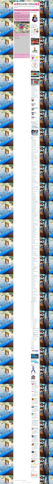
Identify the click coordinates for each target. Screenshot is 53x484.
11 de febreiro (33, 139)
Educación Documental (34, 214)
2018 (32, 313)
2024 (32, 305)
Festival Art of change (34, 219)
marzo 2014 (34, 337)
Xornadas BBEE (33, 300)
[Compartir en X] (27, 34)
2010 (32, 345)
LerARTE (33, 93)
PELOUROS (33, 99)
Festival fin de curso (34, 220)
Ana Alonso (33, 146)
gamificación (33, 227)
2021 (32, 309)
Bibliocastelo (33, 154)
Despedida (33, 184)
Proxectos (33, 277)
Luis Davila (33, 240)
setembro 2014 (35, 322)
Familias (33, 218)
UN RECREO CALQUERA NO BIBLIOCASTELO (35, 335)
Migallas (33, 247)
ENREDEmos (33, 116)
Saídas (32, 282)
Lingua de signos (34, 239)
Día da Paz (33, 193)
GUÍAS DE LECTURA (35, 117)
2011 (32, 344)
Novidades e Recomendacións (34, 258)
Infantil (32, 233)
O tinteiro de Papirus (34, 261)
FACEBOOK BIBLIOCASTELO (35, 123)
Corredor (33, 177)
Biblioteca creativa (34, 155)
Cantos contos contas (34, 95)
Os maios (33, 265)
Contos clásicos (34, 176)
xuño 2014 (34, 325)
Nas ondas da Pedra (34, 251)
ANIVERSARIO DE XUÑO (36, 109)
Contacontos (33, 172)
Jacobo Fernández (34, 234)
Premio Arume (33, 274)
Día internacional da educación (34, 209)
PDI (32, 272)
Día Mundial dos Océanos (35, 212)
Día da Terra (33, 196)
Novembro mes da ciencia (35, 255)
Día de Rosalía (33, 202)
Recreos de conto (34, 281)
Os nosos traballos (34, 267)
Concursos (33, 170)
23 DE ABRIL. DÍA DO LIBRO (35, 333)
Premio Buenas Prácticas (35, 276)
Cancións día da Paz (34, 162)
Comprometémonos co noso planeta (34, 169)
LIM (32, 238)
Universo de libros (34, 290)
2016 (32, 315)
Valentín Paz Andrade (34, 291)
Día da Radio (33, 195)
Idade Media (33, 231)
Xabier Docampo (34, 297)
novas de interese (34, 254)
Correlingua (33, 178)
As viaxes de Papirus (34, 96)
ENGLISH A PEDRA (34, 112)
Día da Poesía (33, 194)
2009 (32, 346)
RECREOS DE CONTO (35, 414)
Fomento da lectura (23, 35)
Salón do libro (33, 283)
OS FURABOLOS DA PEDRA (35, 107)
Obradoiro (33, 262)
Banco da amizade (34, 152)
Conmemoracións (34, 171)
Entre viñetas (33, 216)
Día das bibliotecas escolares (34, 199)
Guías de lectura (34, 229)
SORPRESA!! (35, 390)
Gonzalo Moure (33, 228)
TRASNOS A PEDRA (34, 103)
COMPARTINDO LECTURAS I (35, 331)
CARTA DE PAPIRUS (35, 383)
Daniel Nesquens (34, 180)
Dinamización (33, 213)
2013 (32, 341)
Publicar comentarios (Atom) (21, 57)
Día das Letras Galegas (35, 201)
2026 (32, 303)
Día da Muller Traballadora (35, 189)
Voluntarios (33, 296)
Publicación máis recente (18, 54)
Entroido (33, 217)
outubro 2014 (34, 321)
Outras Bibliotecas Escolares (34, 269)
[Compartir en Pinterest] (28, 34)
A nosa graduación (35, 104)
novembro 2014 (35, 320)
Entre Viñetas (33, 92)
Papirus (27, 35)
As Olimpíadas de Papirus (35, 89)
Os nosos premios (34, 266)
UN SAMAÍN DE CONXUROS (36, 399)
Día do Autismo (34, 203)
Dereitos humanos (34, 181)
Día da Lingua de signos (35, 186)
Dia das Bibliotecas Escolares (34, 197)
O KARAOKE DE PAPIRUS (35, 336)
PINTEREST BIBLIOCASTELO (35, 124)
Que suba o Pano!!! (34, 87)
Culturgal (33, 179)
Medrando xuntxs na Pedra (35, 243)
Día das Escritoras (34, 200)
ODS (32, 263)
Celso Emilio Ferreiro (34, 164)
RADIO (32, 279)
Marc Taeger (33, 242)
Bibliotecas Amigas (19, 35)
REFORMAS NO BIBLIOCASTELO (36, 406)
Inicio (22, 55)
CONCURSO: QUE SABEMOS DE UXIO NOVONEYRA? (36, 436)
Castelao (33, 163)
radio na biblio (33, 280)
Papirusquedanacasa (34, 271)
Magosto (33, 241)
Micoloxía (33, 246)
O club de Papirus (34, 259)
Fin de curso (35, 99)
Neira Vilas (33, 252)
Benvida (33, 153)
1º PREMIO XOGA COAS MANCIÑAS (36, 428)
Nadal (32, 250)
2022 (32, 308)
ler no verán (33, 235)
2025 (32, 304)
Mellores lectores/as (34, 245)
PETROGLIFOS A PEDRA (36, 451)
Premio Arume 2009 (34, 275)
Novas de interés (34, 253)
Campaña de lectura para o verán (35, 161)
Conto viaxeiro (33, 175)
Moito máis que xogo (34, 90)
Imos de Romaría (34, 88)
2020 (32, 310)
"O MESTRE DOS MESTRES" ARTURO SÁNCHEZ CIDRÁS (35, 421)
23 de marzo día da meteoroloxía (34, 140)
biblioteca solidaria (34, 156)
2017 (32, 314)
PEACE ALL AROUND (35, 113)
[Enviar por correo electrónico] (26, 34)
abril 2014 (34, 327)
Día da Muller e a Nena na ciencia (35, 188)
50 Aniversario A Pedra (34, 91)
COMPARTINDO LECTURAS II (35, 329)
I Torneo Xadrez (34, 230)
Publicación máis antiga (26, 54)
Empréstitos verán (34, 215)
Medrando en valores (34, 94)
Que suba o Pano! (34, 278)
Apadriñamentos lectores (35, 147)
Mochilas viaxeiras (34, 248)
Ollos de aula (33, 264)
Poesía (32, 273)
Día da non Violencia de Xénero (34, 191)
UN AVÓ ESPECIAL (36, 443)
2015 (32, 316)
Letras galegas (33, 237)
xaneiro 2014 (34, 340)
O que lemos (33, 260)
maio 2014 (34, 326)
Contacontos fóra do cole (35, 173)
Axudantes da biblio (34, 151)
